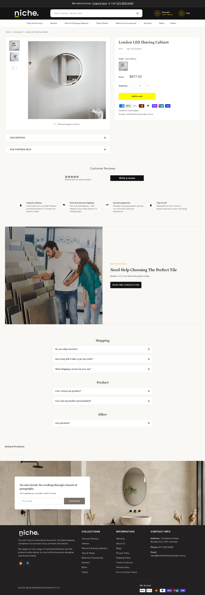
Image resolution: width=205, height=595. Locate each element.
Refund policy (122, 567)
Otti (121, 49)
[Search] (137, 13)
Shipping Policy (123, 558)
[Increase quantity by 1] (147, 86)
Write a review (127, 178)
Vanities (53, 23)
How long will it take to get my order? (74, 359)
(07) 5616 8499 (124, 3)
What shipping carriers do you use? (73, 369)
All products (17, 32)
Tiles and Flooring (34, 23)
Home (8, 32)
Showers (148, 23)
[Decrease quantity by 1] (133, 86)
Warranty (120, 538)
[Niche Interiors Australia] (26, 13)
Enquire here (100, 3)
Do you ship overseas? (66, 349)
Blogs (118, 548)
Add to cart (137, 96)
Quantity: (123, 86)
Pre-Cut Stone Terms (126, 572)
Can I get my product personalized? (73, 401)
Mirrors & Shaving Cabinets (76, 23)
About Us (120, 543)
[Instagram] (20, 563)
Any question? (62, 423)
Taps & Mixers (102, 23)
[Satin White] (123, 66)
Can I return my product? (68, 391)
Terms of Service (124, 562)
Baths (162, 23)
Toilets (173, 23)
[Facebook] (27, 563)
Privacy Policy (122, 553)
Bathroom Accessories (126, 23)
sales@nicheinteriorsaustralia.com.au (168, 555)
